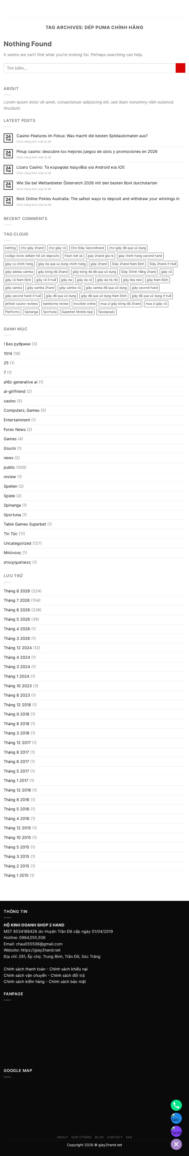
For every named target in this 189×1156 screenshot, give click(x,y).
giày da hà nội (107, 280)
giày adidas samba (19, 272)
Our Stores (81, 1137)
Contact (115, 1137)
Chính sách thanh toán (24, 968)
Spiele (9, 495)
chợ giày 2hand (32, 248)
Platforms (12, 312)
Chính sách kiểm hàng (24, 981)
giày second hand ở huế (23, 296)
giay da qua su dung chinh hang (62, 264)
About (62, 1137)
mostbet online (84, 304)
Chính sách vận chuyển (25, 975)
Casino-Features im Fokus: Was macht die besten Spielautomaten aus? (82, 135)
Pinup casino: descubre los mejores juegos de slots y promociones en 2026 (87, 151)
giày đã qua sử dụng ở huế (151, 296)
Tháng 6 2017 (16, 761)
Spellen (10, 486)
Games (10, 438)
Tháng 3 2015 (16, 856)
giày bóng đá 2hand (53, 272)
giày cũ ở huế (46, 280)
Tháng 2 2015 (16, 865)
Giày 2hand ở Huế (162, 264)
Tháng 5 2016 (16, 808)
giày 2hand (99, 264)
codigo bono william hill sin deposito (32, 256)
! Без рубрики (17, 343)
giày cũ (166, 272)
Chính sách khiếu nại (68, 968)
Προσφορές (106, 312)
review (10, 476)
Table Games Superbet (25, 524)
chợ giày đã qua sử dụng (127, 248)
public (9, 467)
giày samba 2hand (40, 288)
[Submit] (180, 68)
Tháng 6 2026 (17, 609)
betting (10, 248)
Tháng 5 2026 (17, 619)
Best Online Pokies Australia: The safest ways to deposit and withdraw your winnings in (97, 198)
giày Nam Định (157, 280)
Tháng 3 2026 (17, 638)
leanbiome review (55, 304)
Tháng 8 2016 (16, 799)
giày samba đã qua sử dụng (106, 288)
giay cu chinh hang (19, 264)
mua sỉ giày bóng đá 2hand (120, 304)
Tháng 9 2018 (16, 714)
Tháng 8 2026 (17, 590)
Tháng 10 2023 (18, 685)
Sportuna (50, 312)
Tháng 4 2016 (16, 818)
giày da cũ (84, 280)
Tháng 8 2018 (16, 723)
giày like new (132, 280)
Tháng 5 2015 (16, 847)
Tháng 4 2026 (17, 628)
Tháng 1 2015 (16, 875)
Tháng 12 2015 (17, 827)
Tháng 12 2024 (18, 647)
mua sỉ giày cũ (156, 304)
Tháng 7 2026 (17, 600)
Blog (99, 1137)
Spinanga (31, 312)
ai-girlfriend (14, 391)
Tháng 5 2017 (16, 771)
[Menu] (7, 8)
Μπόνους (12, 552)
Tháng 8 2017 (16, 752)
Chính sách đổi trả (68, 975)
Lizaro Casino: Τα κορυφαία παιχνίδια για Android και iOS (70, 167)
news (8, 457)
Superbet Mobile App (77, 312)
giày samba (13, 288)
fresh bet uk (73, 256)
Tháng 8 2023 (17, 695)
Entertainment (17, 419)
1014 (8, 353)
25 (6, 362)
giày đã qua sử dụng (61, 296)
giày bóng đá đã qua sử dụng (94, 272)
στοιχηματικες (17, 562)
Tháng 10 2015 (17, 837)
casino (10, 400)
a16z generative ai (20, 382)
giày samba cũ (70, 288)
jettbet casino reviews (21, 304)
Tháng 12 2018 (17, 704)
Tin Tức (10, 533)
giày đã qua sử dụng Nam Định (104, 296)
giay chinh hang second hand (140, 256)
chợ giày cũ (57, 248)
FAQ (129, 1137)
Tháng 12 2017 (17, 742)
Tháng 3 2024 (17, 666)
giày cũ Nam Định (18, 280)
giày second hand (145, 288)
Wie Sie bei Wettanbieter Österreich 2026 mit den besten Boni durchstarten (86, 183)
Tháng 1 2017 (16, 780)
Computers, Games (21, 410)
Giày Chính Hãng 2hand (138, 272)
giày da (66, 280)
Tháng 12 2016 (17, 790)
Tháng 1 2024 (16, 676)
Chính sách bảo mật (67, 981)
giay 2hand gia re (100, 256)
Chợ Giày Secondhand (87, 248)
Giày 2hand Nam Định (128, 264)
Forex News (15, 429)
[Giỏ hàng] (182, 8)
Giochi (10, 448)
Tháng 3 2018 (16, 733)
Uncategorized (17, 543)
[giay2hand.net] (94, 9)
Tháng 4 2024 (17, 657)
